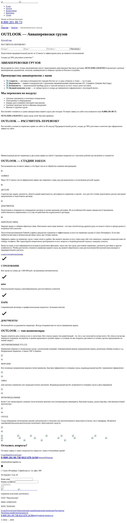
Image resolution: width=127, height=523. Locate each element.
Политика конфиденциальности (14, 513)
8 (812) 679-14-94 (28, 457)
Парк (8, 455)
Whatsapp (49, 458)
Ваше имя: (5, 479)
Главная (4, 28)
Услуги (9, 8)
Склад (8, 15)
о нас (3, 254)
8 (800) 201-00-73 (10, 457)
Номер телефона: (8, 482)
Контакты (10, 13)
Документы (59, 510)
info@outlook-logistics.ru (43, 515)
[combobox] (63, 135)
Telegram (41, 458)
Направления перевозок (44, 510)
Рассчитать (75, 49)
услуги (8, 254)
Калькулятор (11, 11)
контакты (15, 254)
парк (21, 254)
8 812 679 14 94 (25, 515)
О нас (8, 6)
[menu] (2, 25)
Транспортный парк (25, 510)
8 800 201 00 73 (11, 22)
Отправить (6, 484)
